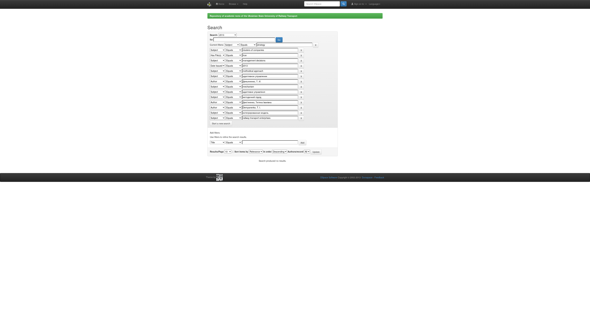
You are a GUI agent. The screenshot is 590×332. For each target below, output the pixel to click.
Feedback (379, 177)
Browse (233, 3)
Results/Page (217, 151)
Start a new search (221, 123)
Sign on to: (359, 3)
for (211, 39)
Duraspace (367, 177)
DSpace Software (328, 177)
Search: (214, 34)
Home (221, 3)
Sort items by (241, 151)
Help (245, 3)
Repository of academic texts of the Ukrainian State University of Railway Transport (253, 15)
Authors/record (295, 151)
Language (374, 3)
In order (267, 151)
